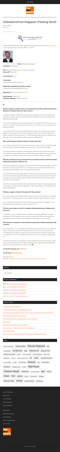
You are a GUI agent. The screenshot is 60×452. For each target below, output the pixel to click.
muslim (24, 367)
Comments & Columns (8, 413)
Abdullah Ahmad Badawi (8, 346)
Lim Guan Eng (22, 362)
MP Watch (11, 256)
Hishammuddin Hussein (23, 358)
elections (19, 354)
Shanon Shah (9, 381)
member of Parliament (28, 258)
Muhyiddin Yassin (16, 367)
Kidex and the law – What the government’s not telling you (18, 328)
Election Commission (9, 354)
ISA (31, 358)
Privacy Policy (6, 423)
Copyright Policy (7, 417)
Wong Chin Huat (29, 381)
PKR (13, 376)
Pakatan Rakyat (11, 371)
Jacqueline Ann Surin (46, 358)
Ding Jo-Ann (45, 351)
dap (25, 351)
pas (43, 371)
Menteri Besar (45, 362)
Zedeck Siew (39, 381)
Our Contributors (7, 398)
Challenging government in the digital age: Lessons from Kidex (20, 319)
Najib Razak (33, 366)
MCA (39, 362)
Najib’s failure (6, 322)
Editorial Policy (6, 410)
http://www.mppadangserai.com (19, 92)
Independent (19, 70)
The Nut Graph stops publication (18, 284)
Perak (6, 376)
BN (48, 346)
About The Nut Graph (8, 392)
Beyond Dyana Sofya (8, 331)
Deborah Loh (34, 351)
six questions (30, 47)
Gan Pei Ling (46, 354)
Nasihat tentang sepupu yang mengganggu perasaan (17, 310)
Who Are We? (6, 395)
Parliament (25, 371)
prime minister (33, 376)
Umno (19, 380)
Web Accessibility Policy (9, 420)
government (6, 358)
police (19, 376)
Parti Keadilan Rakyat (35, 371)
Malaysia (31, 362)
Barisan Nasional (36, 346)
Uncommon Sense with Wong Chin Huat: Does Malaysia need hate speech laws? (25, 334)
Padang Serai (43, 258)
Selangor (41, 376)
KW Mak (14, 362)
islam (36, 358)
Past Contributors (7, 402)
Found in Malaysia (27, 354)
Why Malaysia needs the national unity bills (14, 316)
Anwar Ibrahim (21, 346)
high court (13, 358)
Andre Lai (5, 296)
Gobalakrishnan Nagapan (16, 258)
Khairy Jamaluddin (7, 362)
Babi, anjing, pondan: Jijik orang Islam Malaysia (15, 325)
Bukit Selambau (7, 351)
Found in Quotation (37, 354)
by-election (17, 351)
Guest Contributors (7, 405)
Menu (31, 2)
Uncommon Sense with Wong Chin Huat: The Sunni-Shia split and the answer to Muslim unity (28, 313)
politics (26, 376)
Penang (49, 371)
